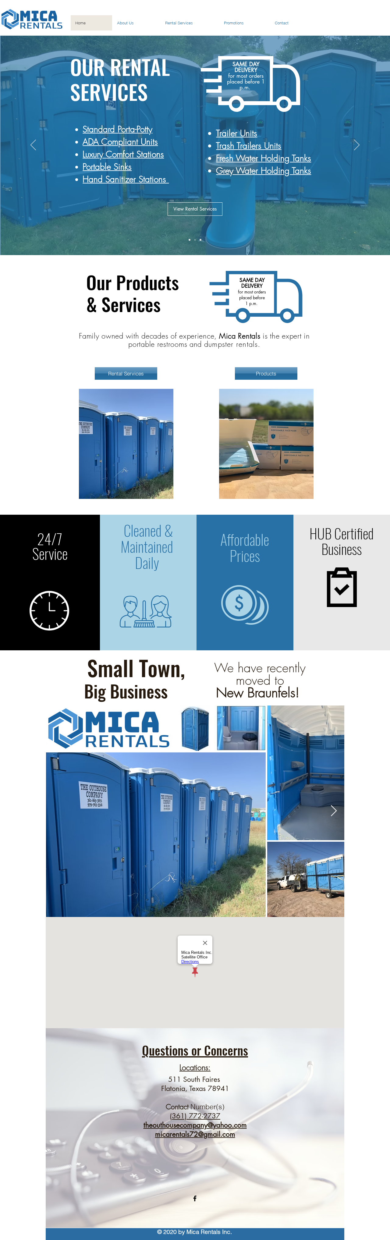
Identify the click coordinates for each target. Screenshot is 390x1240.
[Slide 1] (189, 240)
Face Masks (102, 128)
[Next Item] (333, 811)
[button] (126, 444)
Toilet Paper (246, 148)
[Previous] (33, 145)
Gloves (93, 155)
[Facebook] (195, 1198)
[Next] (357, 145)
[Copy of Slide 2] (200, 240)
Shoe (91, 141)
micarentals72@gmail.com (195, 1134)
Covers (115, 141)
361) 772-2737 (196, 1116)
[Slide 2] (195, 240)
